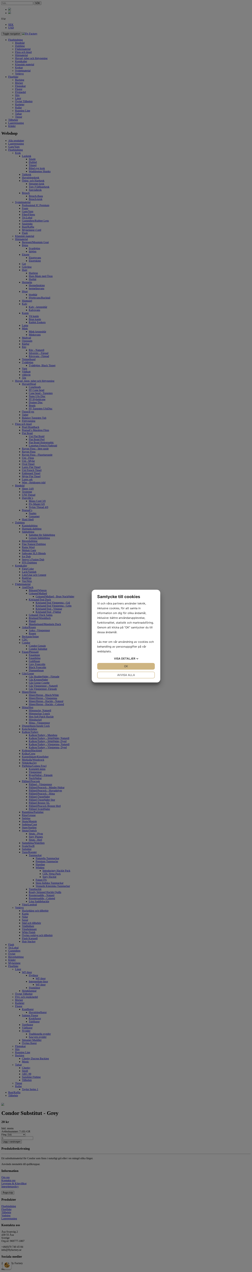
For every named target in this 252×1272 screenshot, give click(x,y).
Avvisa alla (126, 675)
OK (126, 666)
